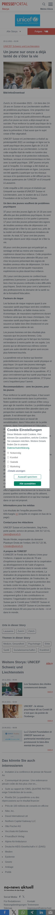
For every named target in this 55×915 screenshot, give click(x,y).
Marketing (15, 466)
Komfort (14, 457)
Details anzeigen (16, 471)
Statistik (14, 462)
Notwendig (15, 453)
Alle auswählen (27, 483)
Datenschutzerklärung (18, 448)
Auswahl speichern (27, 477)
